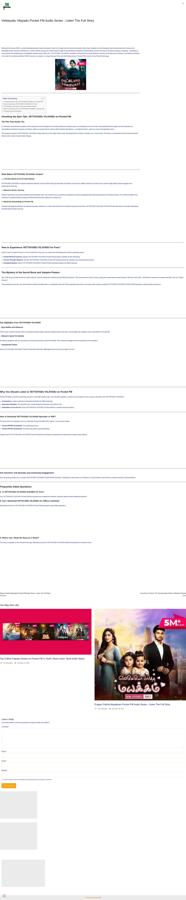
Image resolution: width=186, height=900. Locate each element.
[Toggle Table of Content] (42, 98)
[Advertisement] (70, 36)
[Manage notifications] (4, 895)
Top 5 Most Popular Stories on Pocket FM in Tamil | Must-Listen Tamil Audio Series (42, 658)
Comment (5, 727)
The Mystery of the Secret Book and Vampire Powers (20, 106)
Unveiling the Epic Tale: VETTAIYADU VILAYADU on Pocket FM (23, 101)
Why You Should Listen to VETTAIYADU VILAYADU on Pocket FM (24, 109)
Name (4, 751)
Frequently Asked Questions (12, 111)
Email (4, 761)
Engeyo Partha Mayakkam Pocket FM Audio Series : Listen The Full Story (132, 704)
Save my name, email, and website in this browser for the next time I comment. (28, 779)
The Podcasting (8, 663)
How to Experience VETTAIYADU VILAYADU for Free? (20, 104)
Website (4, 770)
